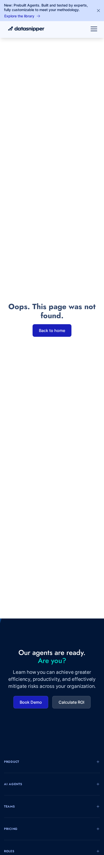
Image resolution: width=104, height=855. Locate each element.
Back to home (52, 330)
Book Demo (31, 702)
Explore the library (19, 16)
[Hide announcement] (98, 10)
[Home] (24, 29)
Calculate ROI (71, 702)
